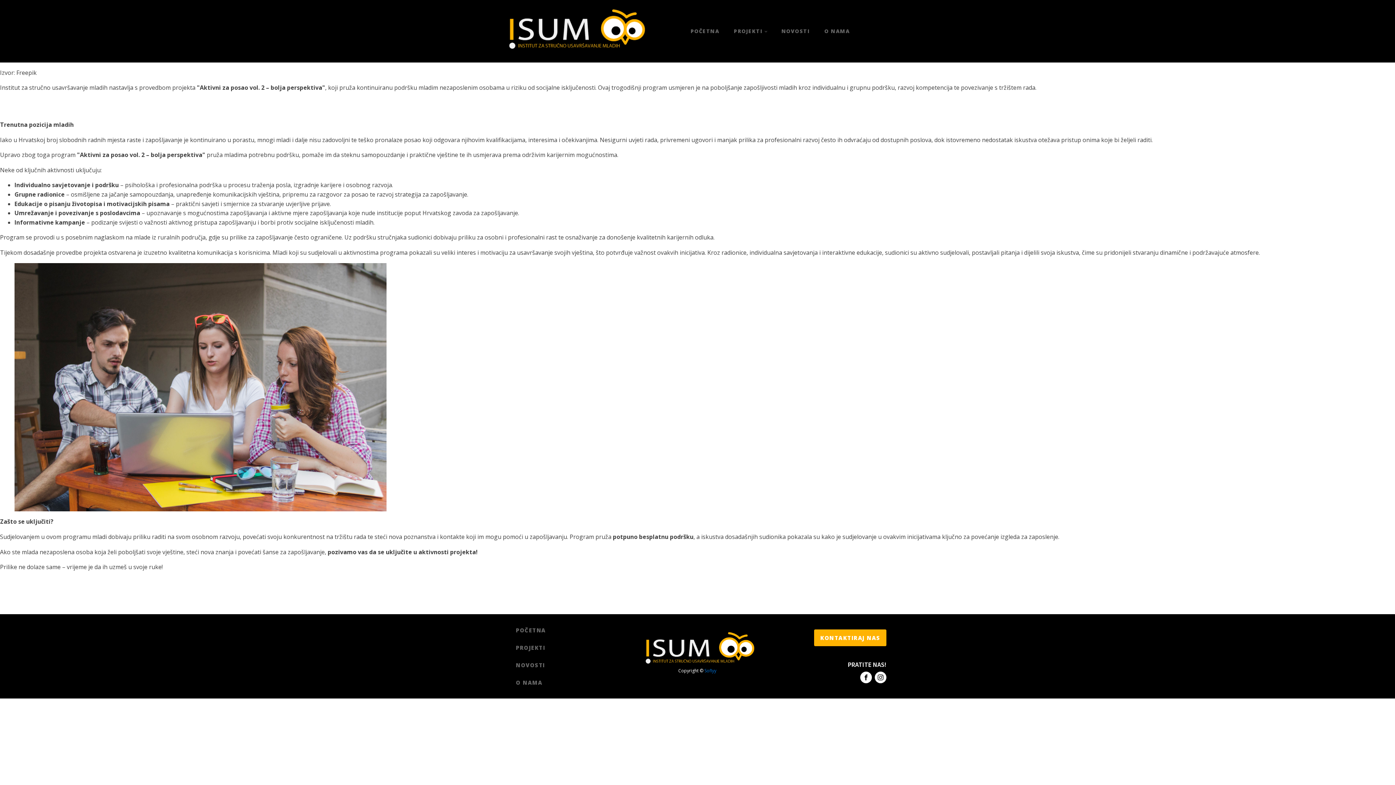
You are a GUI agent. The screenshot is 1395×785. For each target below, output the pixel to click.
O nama (837, 31)
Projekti (748, 31)
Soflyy (710, 671)
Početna (705, 31)
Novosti (795, 31)
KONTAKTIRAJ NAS (850, 637)
